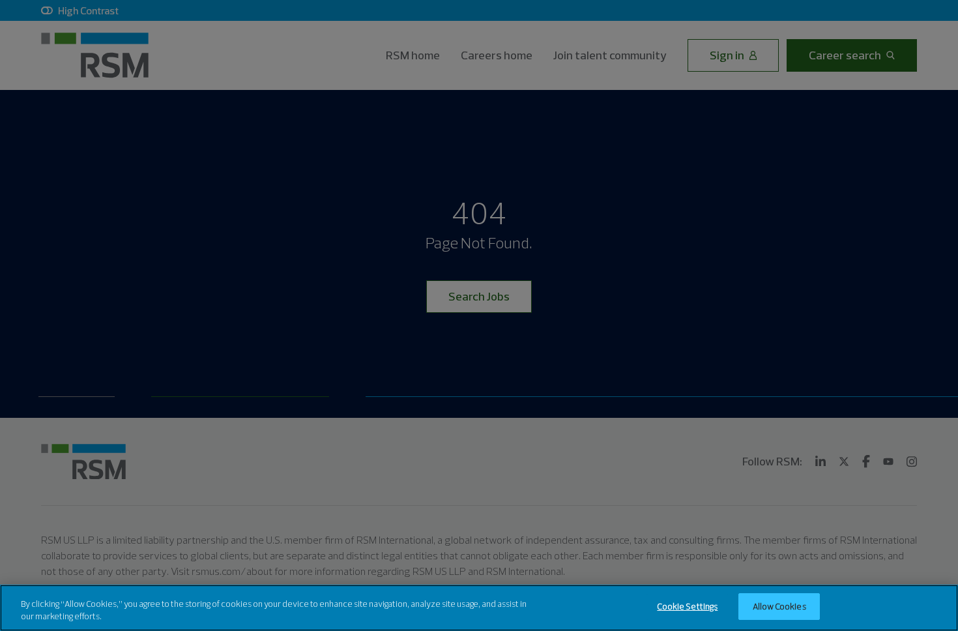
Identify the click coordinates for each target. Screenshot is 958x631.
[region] (479, 608)
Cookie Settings (687, 606)
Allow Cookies (779, 606)
